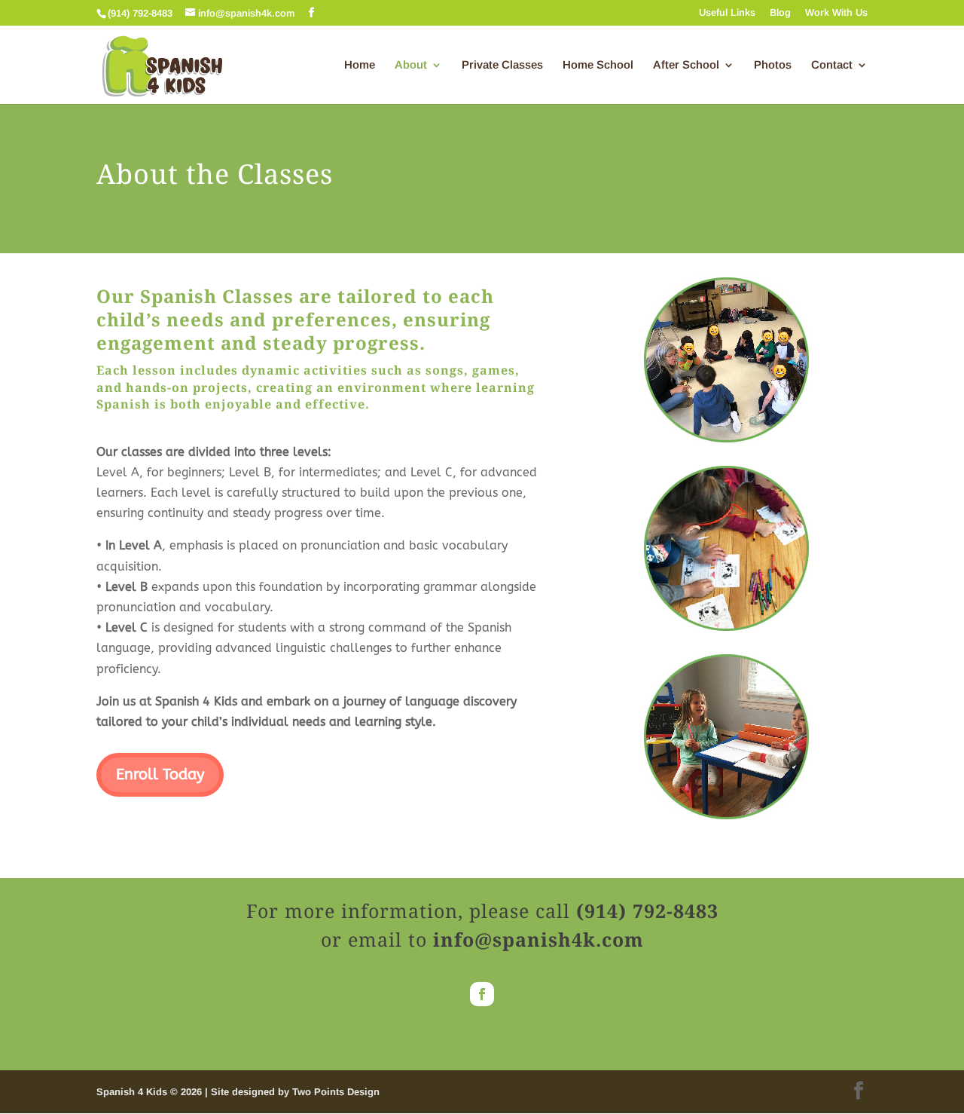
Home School (598, 65)
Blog (780, 13)
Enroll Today (160, 774)
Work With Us (836, 13)
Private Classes (502, 65)
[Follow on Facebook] (482, 994)
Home (359, 65)
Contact (832, 65)
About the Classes (214, 176)
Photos (773, 65)
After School (686, 65)
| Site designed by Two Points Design (292, 1091)
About (411, 65)
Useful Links (727, 13)
